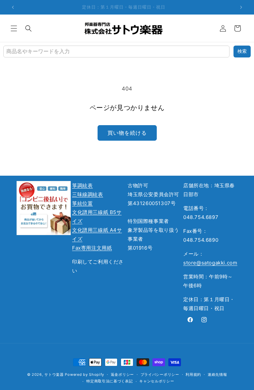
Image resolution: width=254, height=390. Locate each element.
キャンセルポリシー (156, 381)
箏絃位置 (82, 203)
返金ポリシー (122, 374)
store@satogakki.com (210, 263)
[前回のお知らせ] (13, 7)
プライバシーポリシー (160, 374)
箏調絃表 (82, 185)
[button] (14, 28)
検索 (242, 51)
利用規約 (193, 374)
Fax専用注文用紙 (92, 248)
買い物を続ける (127, 132)
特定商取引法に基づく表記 (109, 381)
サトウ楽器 (54, 374)
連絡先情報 (217, 374)
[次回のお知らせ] (241, 7)
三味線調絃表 (87, 194)
